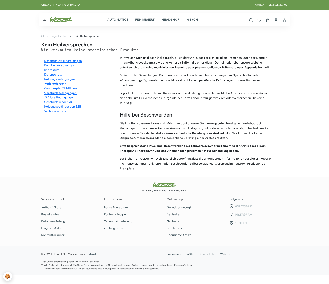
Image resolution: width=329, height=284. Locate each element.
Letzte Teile (175, 228)
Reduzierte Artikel (179, 235)
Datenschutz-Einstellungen (63, 61)
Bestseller (174, 214)
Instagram (243, 214)
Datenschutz (53, 74)
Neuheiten (174, 221)
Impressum (51, 70)
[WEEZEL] (61, 19)
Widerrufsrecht (55, 83)
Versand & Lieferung (118, 221)
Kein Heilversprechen (59, 65)
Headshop (171, 19)
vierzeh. (93, 254)
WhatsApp (261, 206)
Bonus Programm (116, 207)
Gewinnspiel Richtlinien (60, 88)
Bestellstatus (278, 4)
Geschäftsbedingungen (60, 93)
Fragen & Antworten (55, 228)
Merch (192, 19)
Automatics (117, 19)
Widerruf (226, 254)
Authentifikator (52, 207)
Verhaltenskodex (56, 111)
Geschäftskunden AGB (59, 102)
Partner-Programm (117, 214)
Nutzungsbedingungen (59, 79)
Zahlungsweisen (115, 228)
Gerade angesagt (179, 207)
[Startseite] (42, 36)
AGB (190, 254)
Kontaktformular (53, 235)
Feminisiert (145, 19)
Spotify (241, 223)
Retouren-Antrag (53, 221)
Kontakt (260, 4)
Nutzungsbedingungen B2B (62, 106)
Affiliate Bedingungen (59, 97)
